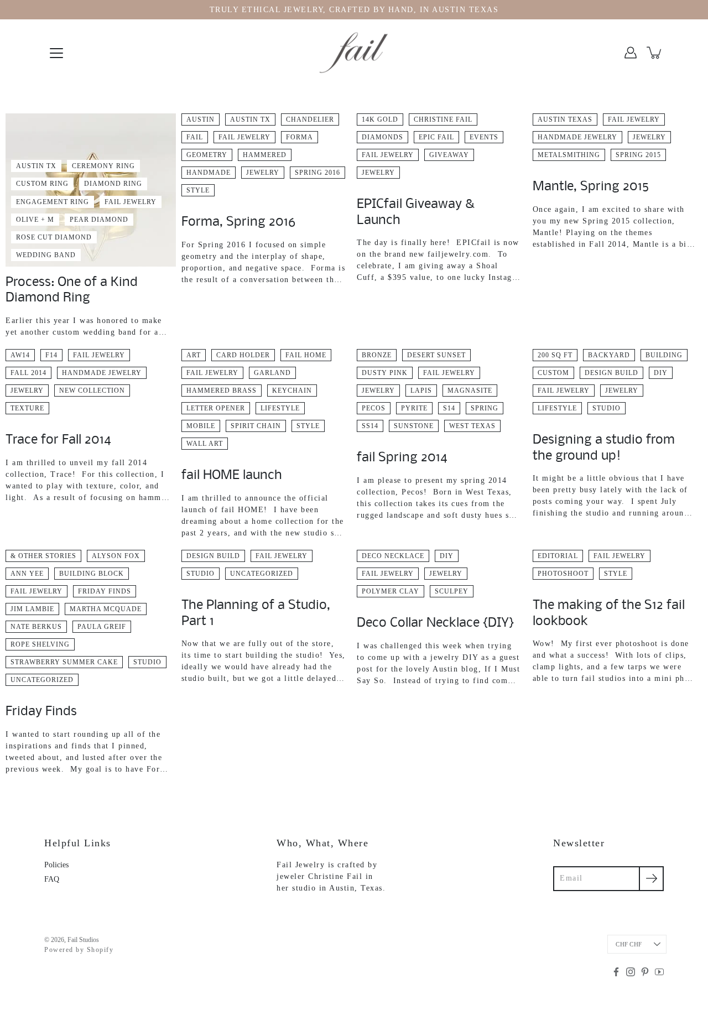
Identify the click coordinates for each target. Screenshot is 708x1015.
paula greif (101, 627)
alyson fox (116, 556)
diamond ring (113, 184)
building (664, 355)
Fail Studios (83, 940)
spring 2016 (317, 172)
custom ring (42, 184)
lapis (421, 390)
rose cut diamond (54, 237)
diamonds (382, 137)
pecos (374, 408)
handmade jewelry (577, 137)
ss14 (370, 426)
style (198, 190)
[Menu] (56, 53)
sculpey (451, 591)
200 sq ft (555, 355)
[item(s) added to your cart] (655, 52)
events (484, 137)
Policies (56, 865)
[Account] (630, 52)
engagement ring (52, 202)
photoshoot (563, 573)
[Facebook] (616, 971)
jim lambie (32, 609)
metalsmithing (569, 155)
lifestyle (280, 408)
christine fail (443, 119)
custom (553, 373)
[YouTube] (659, 971)
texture (27, 408)
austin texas (565, 119)
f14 (51, 355)
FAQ (51, 879)
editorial (558, 556)
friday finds (104, 591)
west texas (472, 426)
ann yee (27, 573)
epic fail (436, 137)
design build (611, 373)
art (193, 355)
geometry (206, 155)
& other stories (43, 556)
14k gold (380, 119)
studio (606, 408)
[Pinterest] (645, 971)
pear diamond (99, 219)
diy (661, 373)
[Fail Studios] (354, 52)
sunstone (414, 426)
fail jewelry (131, 202)
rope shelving (40, 644)
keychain (292, 390)
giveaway (449, 155)
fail (194, 137)
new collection (92, 390)
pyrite (414, 408)
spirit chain (256, 426)
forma (299, 137)
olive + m (35, 219)
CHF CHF (629, 944)
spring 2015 (638, 155)
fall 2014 (28, 373)
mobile (200, 426)
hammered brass (221, 390)
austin (200, 119)
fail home (305, 355)
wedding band (46, 255)
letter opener (215, 408)
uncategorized (42, 680)
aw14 (20, 355)
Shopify (100, 950)
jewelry (262, 172)
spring (484, 408)
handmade (208, 172)
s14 (449, 408)
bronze (377, 355)
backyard (609, 355)
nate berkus (36, 627)
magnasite (469, 390)
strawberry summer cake (64, 662)
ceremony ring (103, 166)
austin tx (36, 166)
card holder (243, 355)
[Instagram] (630, 971)
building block (91, 573)
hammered (265, 155)
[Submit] (651, 878)
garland (272, 373)
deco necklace (393, 556)
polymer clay (390, 591)
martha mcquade (106, 609)
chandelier (310, 119)
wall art (204, 443)
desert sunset (436, 355)
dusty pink (385, 373)
